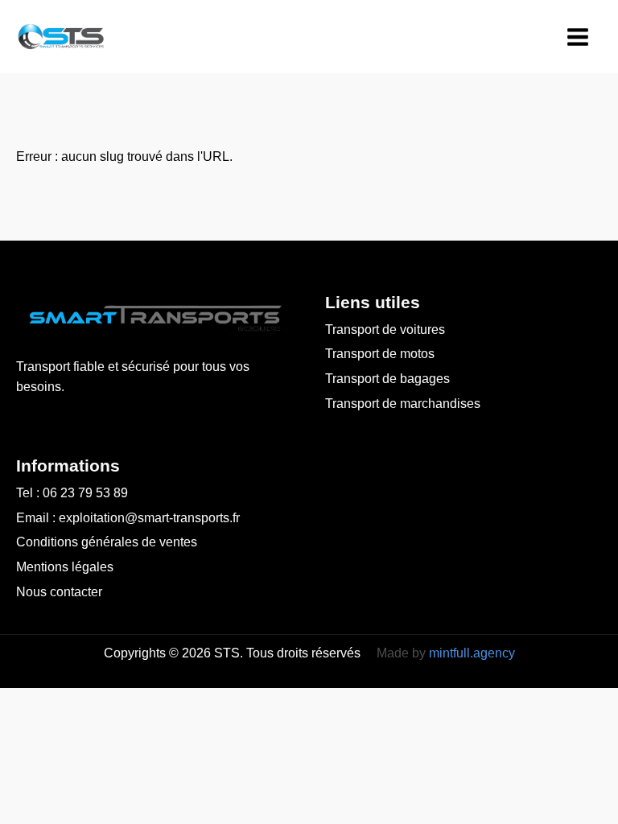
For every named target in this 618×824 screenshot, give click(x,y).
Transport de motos (380, 353)
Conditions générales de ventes (106, 542)
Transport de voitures (385, 329)
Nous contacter (59, 592)
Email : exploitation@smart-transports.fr (128, 518)
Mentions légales (64, 567)
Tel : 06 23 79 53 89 (72, 493)
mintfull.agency (472, 653)
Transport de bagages (387, 378)
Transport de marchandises (402, 403)
